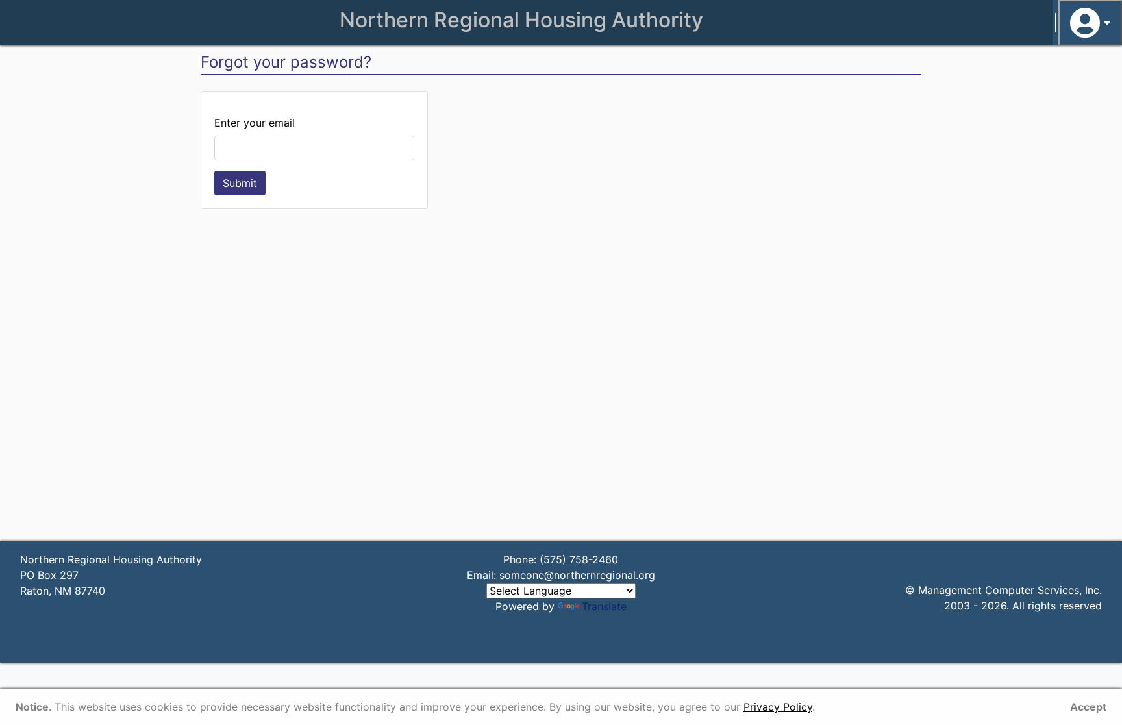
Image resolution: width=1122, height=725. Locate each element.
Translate (604, 606)
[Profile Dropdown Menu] (1090, 22)
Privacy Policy (777, 706)
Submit (240, 183)
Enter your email (254, 122)
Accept (1088, 706)
